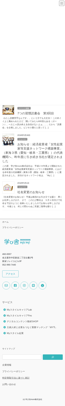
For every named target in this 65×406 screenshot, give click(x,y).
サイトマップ (8, 348)
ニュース (22, 139)
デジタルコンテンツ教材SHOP (22, 321)
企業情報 (6, 365)
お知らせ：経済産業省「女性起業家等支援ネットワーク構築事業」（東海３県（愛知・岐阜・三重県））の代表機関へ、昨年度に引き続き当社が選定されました (32, 153)
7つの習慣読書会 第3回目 (35, 113)
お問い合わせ (9, 384)
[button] (10, 273)
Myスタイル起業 (15, 333)
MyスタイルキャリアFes (19, 315)
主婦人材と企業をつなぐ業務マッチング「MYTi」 (32, 327)
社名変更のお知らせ (31, 192)
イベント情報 (24, 108)
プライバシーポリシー (12, 227)
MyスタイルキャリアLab (19, 309)
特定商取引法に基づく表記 (15, 378)
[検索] (53, 357)
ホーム (5, 222)
